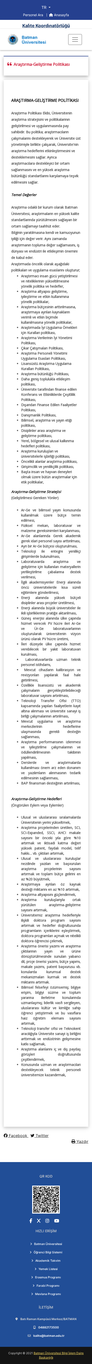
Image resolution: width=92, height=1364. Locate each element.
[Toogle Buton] (75, 39)
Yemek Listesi (48, 1269)
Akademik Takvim (48, 1260)
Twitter (41, 1135)
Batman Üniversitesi (48, 1244)
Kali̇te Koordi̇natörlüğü (46, 25)
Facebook (18, 1135)
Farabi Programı (48, 1285)
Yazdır (81, 1141)
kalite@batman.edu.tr (49, 1336)
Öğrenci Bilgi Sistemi (48, 1252)
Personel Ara (33, 15)
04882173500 (48, 1327)
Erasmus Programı (48, 1277)
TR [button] (44, 7)
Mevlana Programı (48, 1294)
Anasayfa (61, 15)
